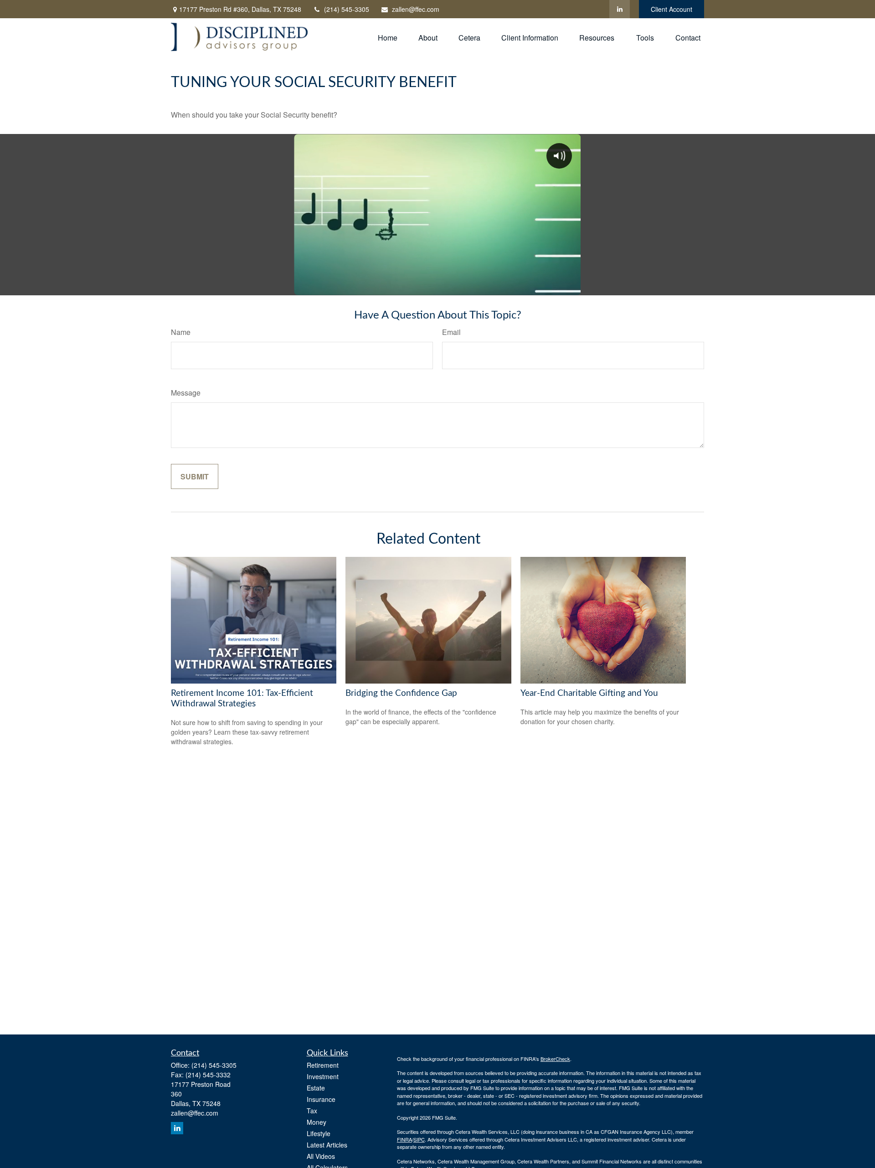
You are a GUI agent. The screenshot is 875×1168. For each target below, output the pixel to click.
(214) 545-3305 (346, 9)
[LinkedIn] (619, 9)
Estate (316, 1087)
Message (186, 392)
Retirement (323, 1065)
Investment (323, 1076)
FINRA (404, 1139)
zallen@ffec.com (415, 9)
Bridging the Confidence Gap (401, 693)
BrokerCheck (555, 1058)
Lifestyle (318, 1133)
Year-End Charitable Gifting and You (589, 693)
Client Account (671, 9)
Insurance (321, 1099)
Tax (312, 1110)
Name (180, 332)
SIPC (419, 1139)
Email (451, 332)
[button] (387, 36)
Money (316, 1122)
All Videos (321, 1156)
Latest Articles (327, 1144)
